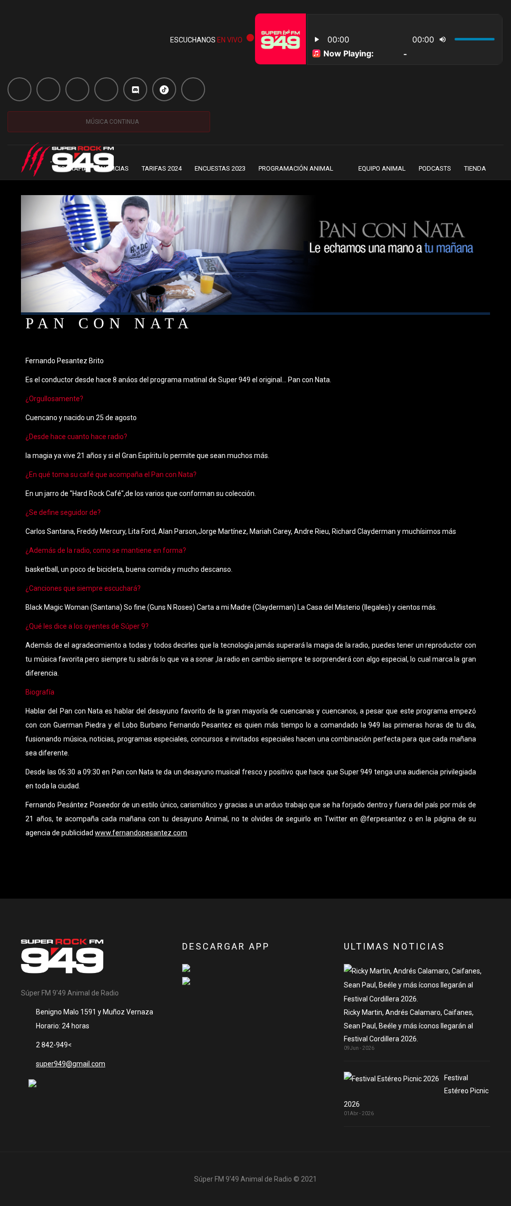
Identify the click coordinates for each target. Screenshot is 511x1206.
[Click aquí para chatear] (32, 1083)
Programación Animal (295, 168)
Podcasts (435, 168)
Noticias (115, 168)
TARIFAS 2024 (162, 168)
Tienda (475, 168)
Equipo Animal (382, 168)
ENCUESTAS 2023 (220, 168)
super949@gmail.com (70, 1064)
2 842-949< (54, 1045)
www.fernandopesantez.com (141, 833)
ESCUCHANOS (206, 40)
